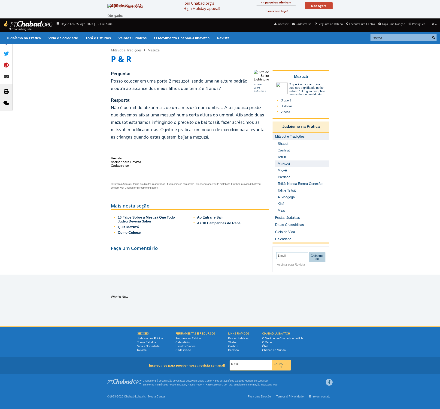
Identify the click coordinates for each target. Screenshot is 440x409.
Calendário (183, 342)
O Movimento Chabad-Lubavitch (181, 38)
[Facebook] (329, 382)
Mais (281, 210)
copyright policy (149, 187)
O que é (286, 100)
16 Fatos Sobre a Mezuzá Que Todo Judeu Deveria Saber (146, 219)
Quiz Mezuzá (128, 227)
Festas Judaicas (238, 338)
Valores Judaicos (132, 38)
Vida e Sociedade (63, 38)
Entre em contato (319, 396)
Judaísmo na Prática (24, 38)
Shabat (232, 342)
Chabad (180, 380)
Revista (223, 38)
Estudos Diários (185, 346)
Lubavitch (191, 380)
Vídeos (285, 112)
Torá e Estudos (98, 38)
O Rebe (267, 342)
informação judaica (258, 384)
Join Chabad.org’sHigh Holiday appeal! (201, 5)
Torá (229, 384)
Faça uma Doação (393, 24)
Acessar (282, 24)
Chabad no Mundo (274, 350)
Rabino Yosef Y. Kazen (200, 384)
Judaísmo (239, 384)
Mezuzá (154, 50)
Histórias (286, 106)
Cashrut (233, 346)
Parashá (233, 350)
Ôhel (265, 346)
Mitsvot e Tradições (126, 50)
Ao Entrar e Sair (210, 217)
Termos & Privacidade (290, 396)
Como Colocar (129, 232)
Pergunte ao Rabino (330, 24)
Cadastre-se (183, 350)
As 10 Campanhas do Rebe (218, 223)
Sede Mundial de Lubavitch (253, 380)
